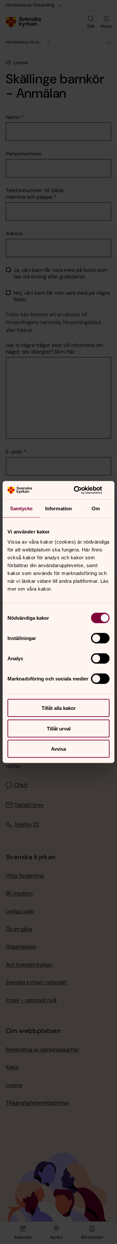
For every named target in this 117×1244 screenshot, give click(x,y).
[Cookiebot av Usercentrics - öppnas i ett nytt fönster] (83, 490)
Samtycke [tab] (21, 508)
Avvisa (58, 749)
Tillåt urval (59, 728)
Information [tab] (58, 508)
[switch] (100, 638)
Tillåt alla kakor (59, 708)
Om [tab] (96, 508)
